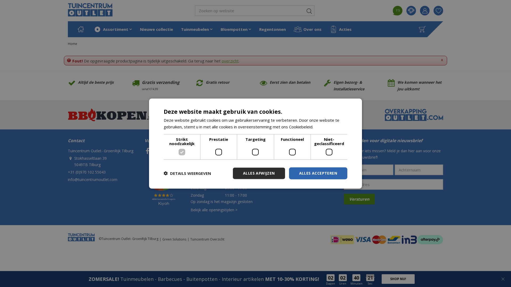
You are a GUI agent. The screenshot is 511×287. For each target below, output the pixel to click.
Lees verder (325, 126)
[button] (187, 173)
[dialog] (255, 144)
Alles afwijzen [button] (259, 173)
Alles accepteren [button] (318, 173)
